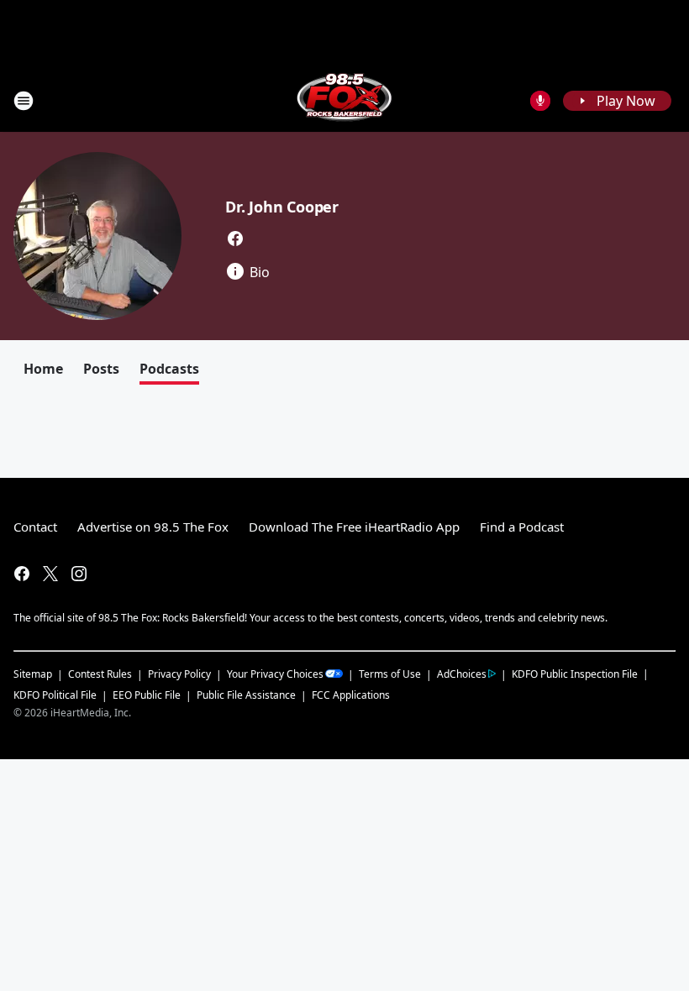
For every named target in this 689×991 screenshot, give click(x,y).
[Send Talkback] (540, 101)
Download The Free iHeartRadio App (354, 526)
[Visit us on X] (50, 574)
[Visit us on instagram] (79, 574)
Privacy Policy (179, 674)
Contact (35, 526)
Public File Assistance (246, 695)
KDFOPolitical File (55, 695)
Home (43, 368)
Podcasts (169, 368)
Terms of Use (390, 674)
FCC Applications (351, 694)
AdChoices (462, 674)
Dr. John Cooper (282, 207)
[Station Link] (344, 100)
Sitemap (32, 674)
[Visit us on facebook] (235, 238)
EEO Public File (147, 695)
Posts (101, 368)
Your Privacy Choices (275, 674)
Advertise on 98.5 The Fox (153, 526)
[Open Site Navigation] (23, 101)
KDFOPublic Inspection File (575, 673)
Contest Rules (100, 674)
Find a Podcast (522, 526)
